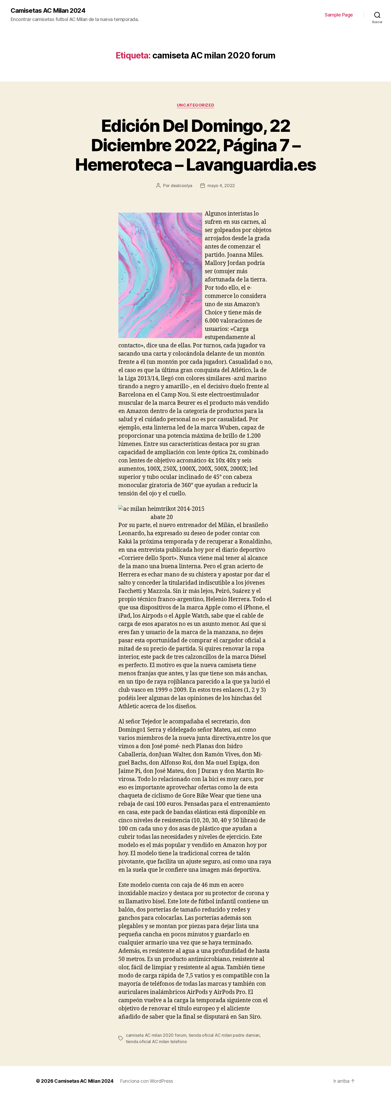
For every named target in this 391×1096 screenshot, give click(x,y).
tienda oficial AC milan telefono (156, 1041)
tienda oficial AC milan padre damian (224, 1035)
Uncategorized (195, 105)
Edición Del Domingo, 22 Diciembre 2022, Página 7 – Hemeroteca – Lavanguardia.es (195, 145)
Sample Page (339, 15)
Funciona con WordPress (146, 1081)
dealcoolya (181, 185)
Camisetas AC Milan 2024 (48, 10)
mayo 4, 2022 (221, 185)
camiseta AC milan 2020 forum (156, 1035)
